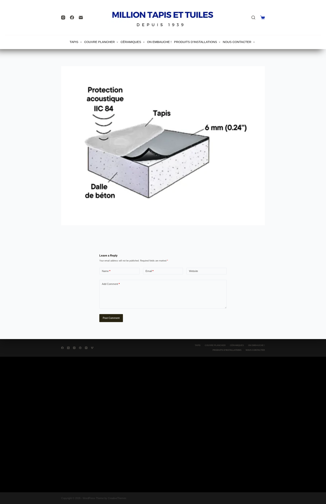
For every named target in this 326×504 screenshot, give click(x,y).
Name (106, 271)
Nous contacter (237, 42)
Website (193, 271)
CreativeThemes (117, 498)
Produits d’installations (195, 42)
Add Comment (111, 283)
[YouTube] (86, 348)
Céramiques (131, 42)
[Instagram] (63, 17)
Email (149, 271)
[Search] (253, 17)
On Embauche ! (159, 42)
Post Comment (111, 317)
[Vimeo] (92, 348)
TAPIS (74, 42)
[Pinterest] (80, 348)
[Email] (81, 17)
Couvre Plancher (99, 42)
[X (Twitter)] (68, 348)
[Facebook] (72, 17)
